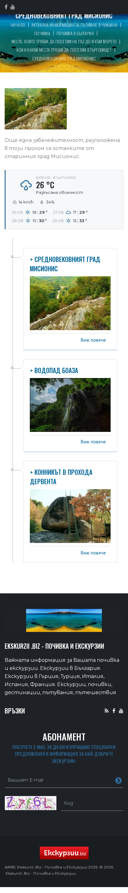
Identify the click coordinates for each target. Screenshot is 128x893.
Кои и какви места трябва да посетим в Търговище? (64, 49)
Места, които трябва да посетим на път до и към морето (64, 41)
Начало (18, 24)
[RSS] (107, 710)
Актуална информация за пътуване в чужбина (74, 24)
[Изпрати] (118, 780)
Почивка (42, 33)
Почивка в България (75, 33)
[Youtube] (121, 710)
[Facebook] (113, 710)
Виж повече (93, 340)
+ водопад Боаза (54, 370)
